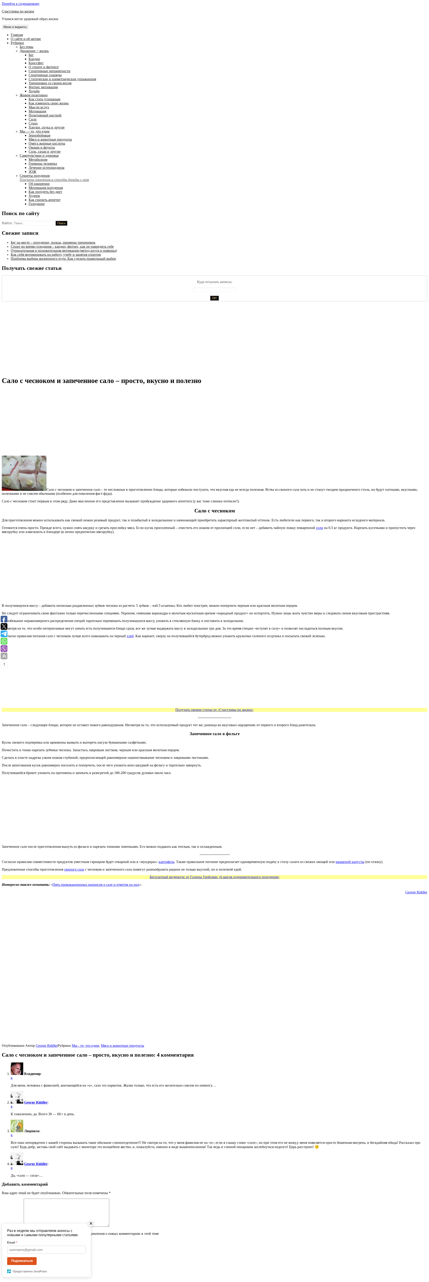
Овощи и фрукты (42, 147)
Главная (17, 35)
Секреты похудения (54, 178)
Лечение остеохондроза (46, 167)
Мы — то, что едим (34, 131)
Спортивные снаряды (45, 75)
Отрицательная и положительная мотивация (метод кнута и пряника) (64, 250)
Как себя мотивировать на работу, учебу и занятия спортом (56, 254)
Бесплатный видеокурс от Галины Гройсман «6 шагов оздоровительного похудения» (215, 877)
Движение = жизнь (34, 51)
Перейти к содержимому (21, 4)
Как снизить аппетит (45, 200)
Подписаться (22, 1261)
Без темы (26, 47)
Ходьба (34, 91)
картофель (166, 862)
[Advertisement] (136, 340)
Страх (33, 123)
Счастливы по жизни (18, 11)
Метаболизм (38, 159)
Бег (31, 55)
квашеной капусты (350, 862)
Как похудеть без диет (45, 192)
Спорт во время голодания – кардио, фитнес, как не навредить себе (62, 246)
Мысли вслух (39, 107)
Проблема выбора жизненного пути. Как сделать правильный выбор (63, 258)
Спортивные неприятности (49, 71)
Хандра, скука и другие (47, 127)
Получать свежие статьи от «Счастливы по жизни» (214, 710)
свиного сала (74, 869)
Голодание (37, 204)
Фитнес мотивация (43, 87)
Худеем (34, 196)
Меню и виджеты (15, 27)
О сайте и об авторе (26, 39)
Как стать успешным (44, 99)
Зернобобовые (39, 135)
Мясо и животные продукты (50, 139)
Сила (32, 119)
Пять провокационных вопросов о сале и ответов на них (96, 884)
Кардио (34, 59)
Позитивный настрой (45, 115)
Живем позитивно (34, 95)
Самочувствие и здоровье (39, 155)
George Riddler (416, 892)
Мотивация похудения (46, 188)
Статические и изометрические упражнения (62, 79)
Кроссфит (36, 63)
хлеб (130, 636)
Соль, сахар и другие (45, 151)
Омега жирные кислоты (47, 143)
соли (319, 528)
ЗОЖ (32, 171)
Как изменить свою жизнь (49, 103)
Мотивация (37, 111)
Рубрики (17, 43)
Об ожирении (39, 184)
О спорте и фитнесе (44, 67)
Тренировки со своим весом (50, 83)
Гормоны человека (43, 163)
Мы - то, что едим (85, 1045)
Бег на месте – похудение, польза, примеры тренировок (53, 242)
